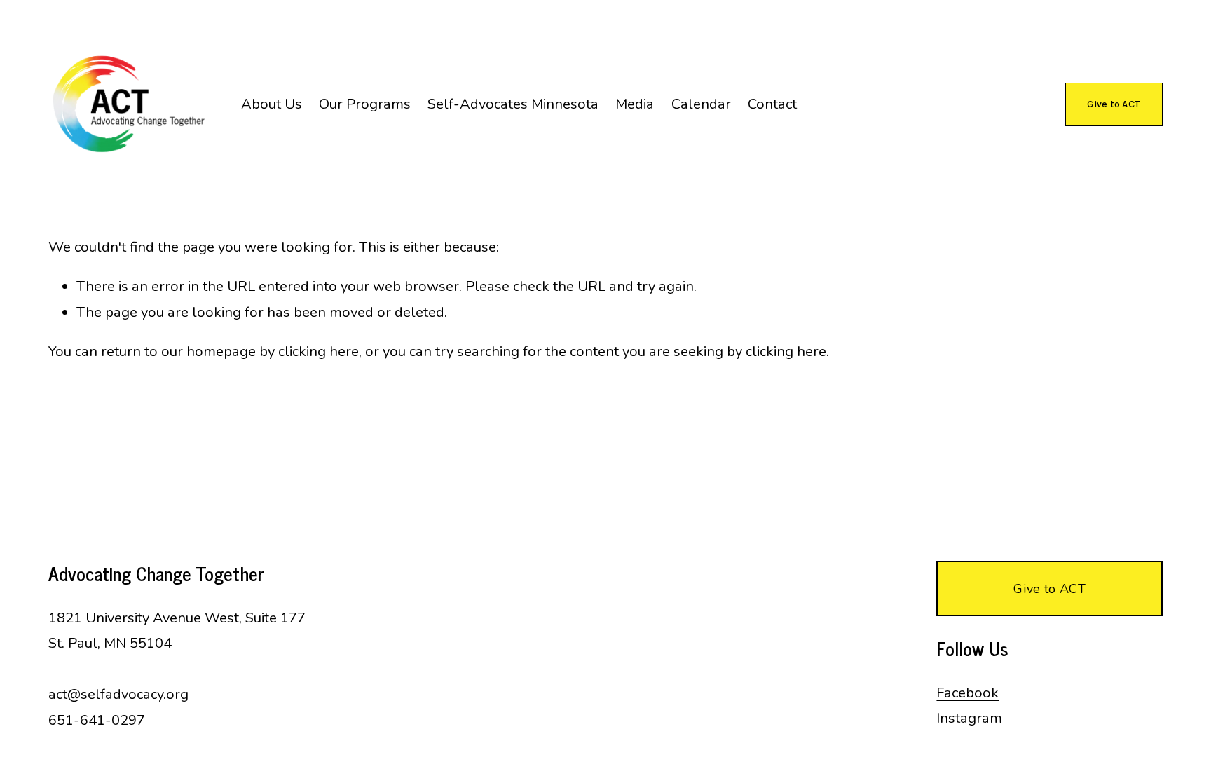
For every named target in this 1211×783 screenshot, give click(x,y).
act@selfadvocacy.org (118, 694)
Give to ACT (1113, 104)
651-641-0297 (96, 720)
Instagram (969, 718)
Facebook (967, 692)
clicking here (318, 351)
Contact (772, 104)
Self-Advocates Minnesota (512, 104)
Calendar (701, 104)
